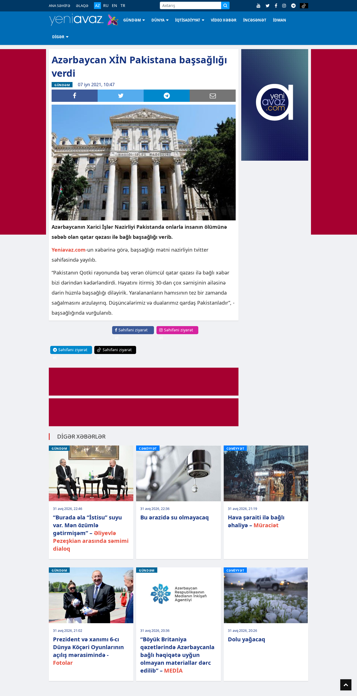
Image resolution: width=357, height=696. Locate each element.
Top (345, 684)
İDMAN (279, 20)
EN (114, 5)
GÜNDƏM (132, 20)
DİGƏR (58, 36)
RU (105, 5)
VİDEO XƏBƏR (224, 20)
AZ (97, 5)
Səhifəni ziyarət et (131, 333)
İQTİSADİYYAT (187, 20)
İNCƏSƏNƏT (254, 20)
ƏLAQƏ (82, 5)
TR (122, 5)
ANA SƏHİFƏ (59, 5)
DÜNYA (158, 20)
